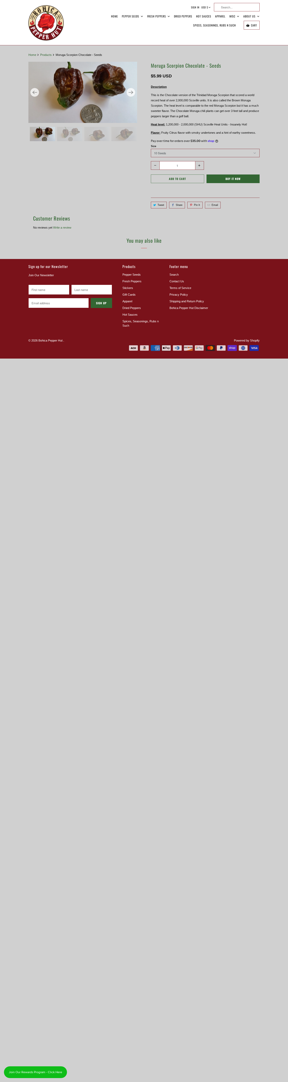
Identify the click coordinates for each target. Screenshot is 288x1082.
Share (179, 204)
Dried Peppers (183, 16)
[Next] (131, 92)
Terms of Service (180, 288)
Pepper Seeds (131, 16)
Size (153, 146)
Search (174, 274)
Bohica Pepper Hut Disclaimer (188, 308)
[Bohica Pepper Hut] (46, 22)
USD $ (204, 7)
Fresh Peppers (157, 16)
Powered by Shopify (247, 340)
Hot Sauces (203, 16)
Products (46, 54)
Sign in (195, 7)
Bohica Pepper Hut (50, 340)
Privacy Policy (178, 294)
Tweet (161, 204)
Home (114, 16)
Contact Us (176, 281)
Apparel (220, 16)
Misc (232, 16)
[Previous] (34, 92)
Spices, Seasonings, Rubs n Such (214, 25)
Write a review (62, 227)
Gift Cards (129, 294)
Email (215, 204)
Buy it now (233, 179)
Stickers (127, 288)
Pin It (197, 204)
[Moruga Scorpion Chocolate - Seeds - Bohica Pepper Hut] (82, 92)
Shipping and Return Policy (186, 301)
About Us (249, 16)
